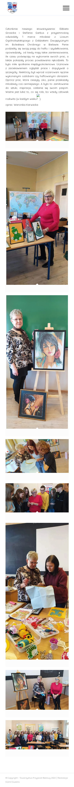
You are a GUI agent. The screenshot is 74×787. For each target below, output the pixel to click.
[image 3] (39, 367)
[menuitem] (63, 8)
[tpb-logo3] (31, 7)
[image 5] (39, 596)
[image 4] (39, 503)
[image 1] (39, 131)
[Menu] (63, 8)
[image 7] (39, 740)
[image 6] (39, 695)
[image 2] (39, 223)
